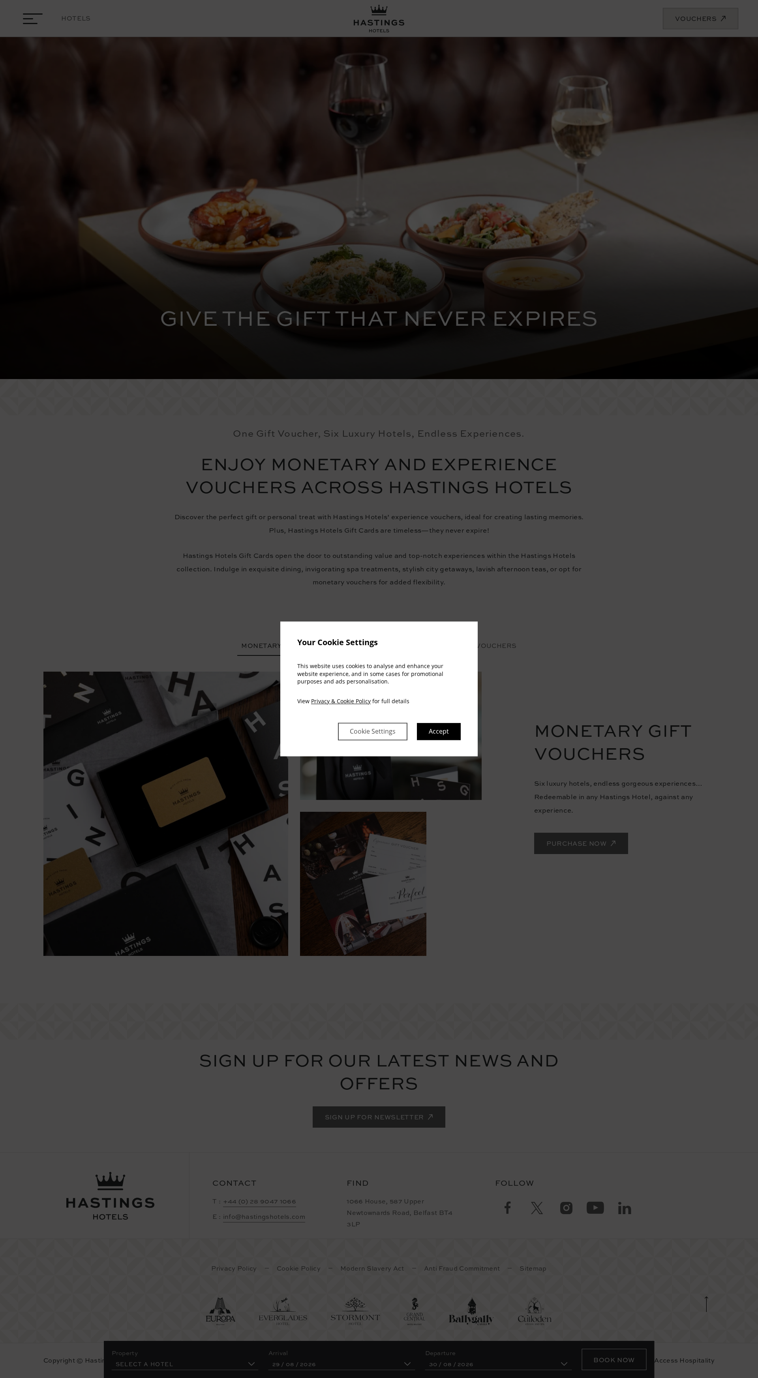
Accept (439, 731)
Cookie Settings (373, 731)
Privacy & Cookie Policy (341, 701)
